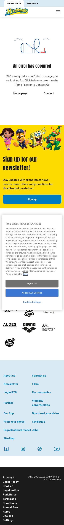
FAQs (35, 383)
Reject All (32, 283)
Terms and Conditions (10, 501)
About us (9, 375)
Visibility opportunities (41, 402)
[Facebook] (6, 449)
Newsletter (11, 383)
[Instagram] (23, 449)
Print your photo (14, 421)
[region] (32, 262)
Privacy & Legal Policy (11, 479)
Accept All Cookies (32, 293)
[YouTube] (57, 449)
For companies (41, 392)
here (25, 274)
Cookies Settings (8, 518)
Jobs (35, 429)
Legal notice (11, 490)
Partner (9, 402)
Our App (9, 413)
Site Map (9, 438)
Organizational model (17, 429)
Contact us (39, 375)
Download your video (45, 413)
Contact (49, 93)
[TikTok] (40, 449)
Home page (20, 93)
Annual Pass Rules (11, 509)
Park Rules (10, 494)
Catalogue (38, 421)
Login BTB (10, 392)
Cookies (8, 485)
